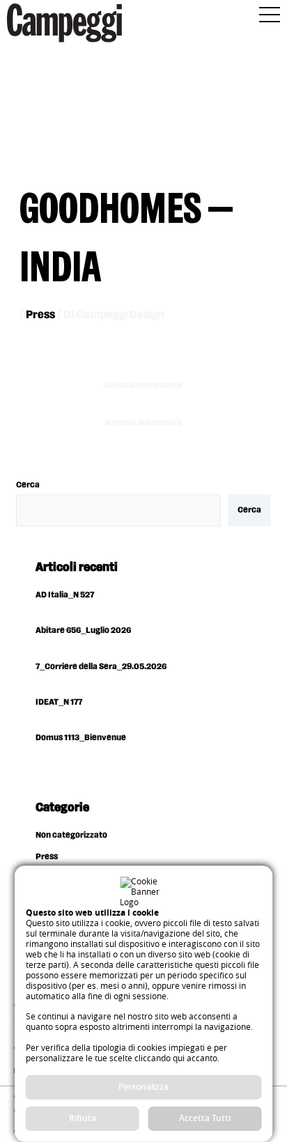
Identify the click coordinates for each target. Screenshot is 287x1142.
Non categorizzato (71, 835)
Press (40, 315)
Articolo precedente (143, 385)
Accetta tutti (205, 1118)
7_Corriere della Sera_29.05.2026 (101, 667)
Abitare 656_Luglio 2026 (83, 630)
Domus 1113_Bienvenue (81, 738)
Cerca (28, 485)
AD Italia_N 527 (65, 595)
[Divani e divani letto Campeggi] (64, 25)
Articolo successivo (143, 423)
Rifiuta (82, 1118)
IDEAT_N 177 (59, 702)
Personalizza (143, 1086)
